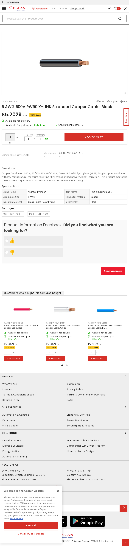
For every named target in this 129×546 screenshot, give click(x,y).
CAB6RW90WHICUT (55, 323)
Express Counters (13, 445)
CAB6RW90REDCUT (13, 323)
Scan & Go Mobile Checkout (83, 440)
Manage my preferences (31, 533)
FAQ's (70, 399)
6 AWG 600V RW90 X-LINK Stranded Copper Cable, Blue (105, 326)
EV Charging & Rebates (80, 425)
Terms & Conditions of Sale (18, 394)
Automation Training (14, 456)
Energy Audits (10, 451)
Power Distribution (78, 420)
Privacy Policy (75, 389)
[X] (58, 490)
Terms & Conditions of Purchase (86, 394)
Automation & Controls (15, 414)
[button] (62, 365)
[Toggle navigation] (4, 9)
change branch (77, 8)
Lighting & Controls (78, 414)
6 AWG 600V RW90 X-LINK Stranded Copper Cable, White (63, 326)
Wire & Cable (10, 425)
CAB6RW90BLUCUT (97, 323)
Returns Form (10, 399)
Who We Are (9, 383)
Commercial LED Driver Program (86, 445)
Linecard (7, 389)
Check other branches (69, 124)
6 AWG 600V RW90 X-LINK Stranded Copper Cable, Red (21, 326)
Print (125, 101)
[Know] (10, 143)
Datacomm (8, 420)
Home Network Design (80, 451)
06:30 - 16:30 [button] (57, 8)
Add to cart (94, 137)
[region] (31, 514)
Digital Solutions (12, 440)
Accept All (31, 525)
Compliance (74, 383)
